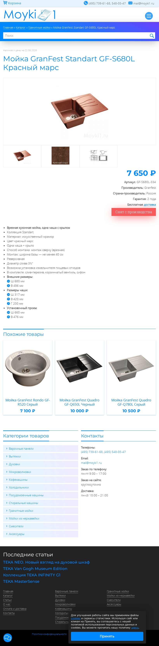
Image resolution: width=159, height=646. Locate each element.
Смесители (16, 526)
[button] (7, 637)
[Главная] (29, 21)
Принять (107, 636)
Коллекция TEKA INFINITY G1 (31, 575)
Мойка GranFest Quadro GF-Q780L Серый (131, 402)
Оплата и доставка (14, 608)
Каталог (8, 595)
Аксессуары (16, 534)
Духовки (14, 464)
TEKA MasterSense (21, 581)
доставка (150, 204)
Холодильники (19, 487)
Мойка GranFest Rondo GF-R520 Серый (27, 402)
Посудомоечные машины (26, 495)
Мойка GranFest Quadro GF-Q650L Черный (79, 402)
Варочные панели (21, 448)
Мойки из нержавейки (24, 518)
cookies (75, 618)
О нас (6, 604)
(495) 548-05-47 (115, 452)
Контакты (9, 613)
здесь (135, 627)
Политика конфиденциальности (49, 634)
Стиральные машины (23, 503)
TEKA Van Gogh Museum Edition (35, 568)
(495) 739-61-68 (92, 452)
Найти (151, 36)
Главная (8, 591)
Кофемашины (18, 479)
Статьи (7, 600)
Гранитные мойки (21, 511)
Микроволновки (20, 472)
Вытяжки (15, 456)
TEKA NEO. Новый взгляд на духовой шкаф (46, 562)
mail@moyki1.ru (91, 463)
